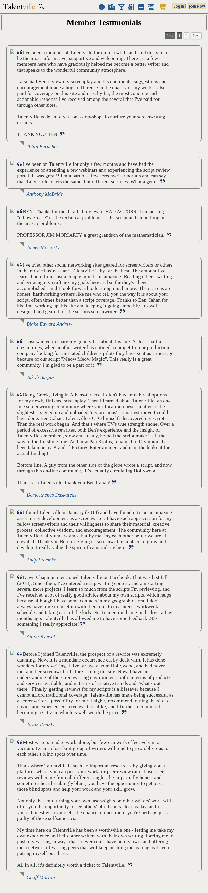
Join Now (197, 6)
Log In (178, 6)
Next (196, 36)
